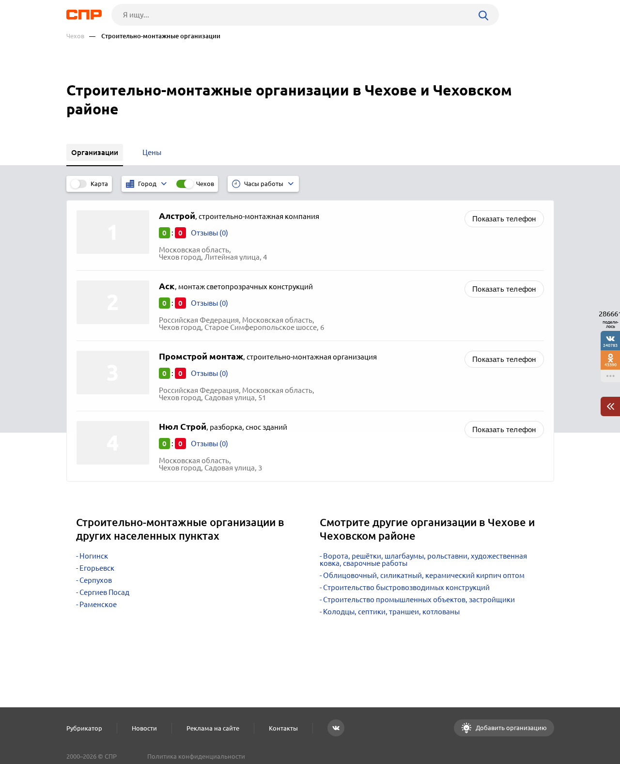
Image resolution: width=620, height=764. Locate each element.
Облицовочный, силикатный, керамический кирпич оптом (424, 575)
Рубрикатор (84, 728)
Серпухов (95, 580)
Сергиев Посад (104, 592)
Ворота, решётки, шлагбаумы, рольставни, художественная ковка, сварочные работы (423, 559)
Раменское (98, 604)
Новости (144, 728)
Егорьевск (96, 568)
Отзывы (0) (209, 233)
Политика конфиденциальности (196, 756)
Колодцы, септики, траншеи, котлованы (391, 611)
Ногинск (93, 556)
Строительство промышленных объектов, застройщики (419, 599)
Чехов (75, 36)
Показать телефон (504, 219)
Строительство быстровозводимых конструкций (406, 587)
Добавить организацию (510, 728)
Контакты (283, 728)
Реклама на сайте (212, 728)
